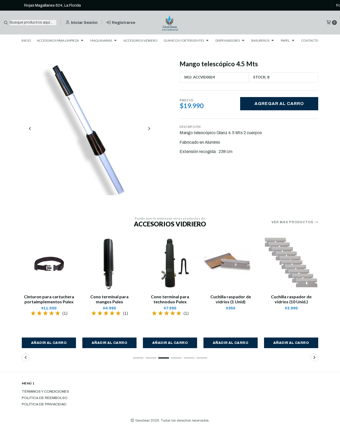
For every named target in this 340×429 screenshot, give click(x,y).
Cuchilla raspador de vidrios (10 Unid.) (291, 299)
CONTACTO (309, 40)
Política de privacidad (44, 404)
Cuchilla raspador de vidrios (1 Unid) (230, 299)
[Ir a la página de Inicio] (170, 22)
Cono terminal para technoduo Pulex (170, 299)
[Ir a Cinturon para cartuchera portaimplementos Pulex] (49, 264)
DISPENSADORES (227, 40)
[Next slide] (149, 129)
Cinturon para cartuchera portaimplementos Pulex (49, 299)
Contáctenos (213, 5)
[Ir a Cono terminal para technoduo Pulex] (170, 264)
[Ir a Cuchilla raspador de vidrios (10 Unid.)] (291, 264)
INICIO (26, 40)
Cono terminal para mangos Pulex (109, 299)
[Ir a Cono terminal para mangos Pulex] (109, 264)
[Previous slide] (30, 129)
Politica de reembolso (44, 398)
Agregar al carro (279, 103)
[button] (49, 343)
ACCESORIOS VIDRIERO (141, 40)
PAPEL (285, 40)
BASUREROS (260, 40)
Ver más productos (292, 222)
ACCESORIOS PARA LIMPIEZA (58, 40)
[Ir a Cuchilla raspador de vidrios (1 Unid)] (230, 264)
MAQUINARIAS (101, 40)
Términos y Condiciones (45, 391)
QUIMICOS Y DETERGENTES (184, 40)
